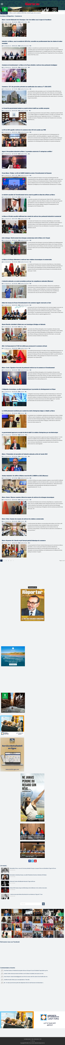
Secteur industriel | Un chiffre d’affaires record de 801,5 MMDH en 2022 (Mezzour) (25, 475)
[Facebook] (29, 861)
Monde (25, 542)
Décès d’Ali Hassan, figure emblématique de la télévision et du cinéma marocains (28, 887)
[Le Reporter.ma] (32, 3)
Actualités (22, 22)
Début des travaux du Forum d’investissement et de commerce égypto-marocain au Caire (26, 303)
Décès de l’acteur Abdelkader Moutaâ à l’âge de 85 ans (22, 881)
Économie (26, 45)
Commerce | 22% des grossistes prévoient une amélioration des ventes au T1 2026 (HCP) (26, 86)
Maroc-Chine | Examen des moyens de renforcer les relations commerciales (23, 519)
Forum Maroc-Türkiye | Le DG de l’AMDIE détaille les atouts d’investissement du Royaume (27, 173)
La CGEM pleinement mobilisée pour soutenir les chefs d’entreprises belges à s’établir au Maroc (28, 411)
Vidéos (25, 22)
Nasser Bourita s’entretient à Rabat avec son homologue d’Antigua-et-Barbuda (23, 324)
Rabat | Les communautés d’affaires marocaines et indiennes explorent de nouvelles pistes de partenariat (30, 837)
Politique (26, 110)
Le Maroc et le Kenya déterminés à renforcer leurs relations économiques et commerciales (27, 259)
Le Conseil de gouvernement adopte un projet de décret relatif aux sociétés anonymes (25, 108)
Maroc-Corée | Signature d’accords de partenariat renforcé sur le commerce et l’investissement (28, 367)
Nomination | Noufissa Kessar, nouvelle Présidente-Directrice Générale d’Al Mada (28, 875)
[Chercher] (43, 904)
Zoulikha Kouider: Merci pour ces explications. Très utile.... (17, 979)
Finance (26, 197)
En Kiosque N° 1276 (32, 587)
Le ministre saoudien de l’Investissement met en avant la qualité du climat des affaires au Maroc (28, 194)
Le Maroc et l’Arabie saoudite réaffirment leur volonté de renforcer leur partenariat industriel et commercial (31, 216)
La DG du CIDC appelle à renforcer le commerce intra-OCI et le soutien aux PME (24, 130)
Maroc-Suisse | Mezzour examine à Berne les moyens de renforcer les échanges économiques (28, 497)
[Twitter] (32, 861)
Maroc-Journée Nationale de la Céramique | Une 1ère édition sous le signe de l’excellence (26, 19)
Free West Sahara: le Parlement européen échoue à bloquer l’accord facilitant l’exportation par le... (26, 970)
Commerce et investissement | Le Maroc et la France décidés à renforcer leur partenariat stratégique (29, 65)
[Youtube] (35, 861)
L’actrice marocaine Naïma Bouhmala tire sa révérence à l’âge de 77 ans (26, 894)
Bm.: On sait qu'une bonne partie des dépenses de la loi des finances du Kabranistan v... (24, 982)
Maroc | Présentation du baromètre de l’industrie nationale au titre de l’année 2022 (24, 454)
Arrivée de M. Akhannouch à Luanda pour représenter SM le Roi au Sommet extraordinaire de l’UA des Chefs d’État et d (35, 13)
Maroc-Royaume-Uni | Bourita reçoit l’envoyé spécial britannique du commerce (24, 540)
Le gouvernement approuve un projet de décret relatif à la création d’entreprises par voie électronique (30, 432)
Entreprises (22, 434)
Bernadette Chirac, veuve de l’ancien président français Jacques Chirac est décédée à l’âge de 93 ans (33, 868)
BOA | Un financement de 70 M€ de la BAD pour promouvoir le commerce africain (24, 346)
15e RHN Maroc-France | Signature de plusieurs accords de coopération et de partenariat (30, 855)
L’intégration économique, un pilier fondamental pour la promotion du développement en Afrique (28, 389)
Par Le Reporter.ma (7, 22)
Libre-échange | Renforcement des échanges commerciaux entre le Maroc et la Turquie (26, 238)
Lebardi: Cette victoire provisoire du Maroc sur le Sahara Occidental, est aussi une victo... (24, 973)
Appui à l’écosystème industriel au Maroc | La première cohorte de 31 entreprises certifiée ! (27, 151)
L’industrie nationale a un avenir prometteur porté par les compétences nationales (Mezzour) (27, 281)
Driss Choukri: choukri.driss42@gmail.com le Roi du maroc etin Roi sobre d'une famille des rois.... (26, 976)
